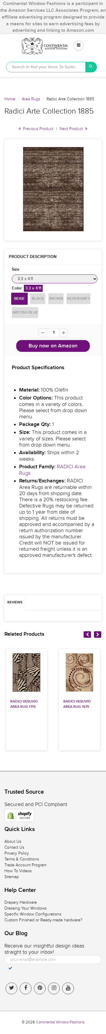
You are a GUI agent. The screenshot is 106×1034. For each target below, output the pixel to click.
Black (38, 299)
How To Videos (18, 870)
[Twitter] (11, 988)
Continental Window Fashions (60, 1022)
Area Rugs (31, 98)
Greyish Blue (25, 312)
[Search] (91, 67)
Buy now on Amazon (53, 346)
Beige (19, 299)
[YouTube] (68, 988)
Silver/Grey (78, 299)
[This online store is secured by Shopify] (19, 815)
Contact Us (14, 847)
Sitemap (11, 876)
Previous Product (37, 128)
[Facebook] (26, 988)
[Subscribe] (10, 968)
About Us (12, 841)
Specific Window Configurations (32, 914)
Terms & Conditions (21, 859)
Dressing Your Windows (25, 908)
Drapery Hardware (20, 902)
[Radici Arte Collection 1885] (53, 189)
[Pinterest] (40, 988)
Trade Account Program (25, 865)
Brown (56, 299)
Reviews (14, 602)
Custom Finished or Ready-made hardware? (43, 920)
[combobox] (46, 67)
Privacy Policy (16, 853)
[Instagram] (54, 988)
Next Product (71, 128)
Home (9, 98)
